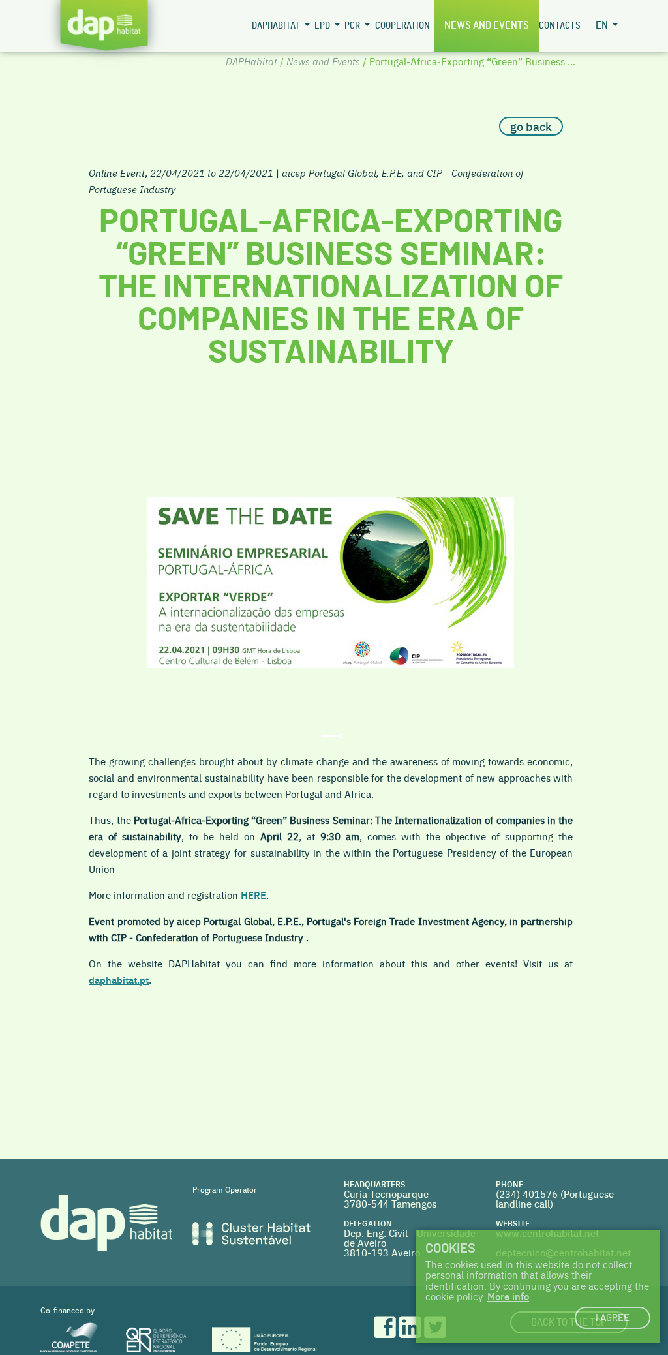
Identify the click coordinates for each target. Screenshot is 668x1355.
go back (531, 126)
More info (508, 1296)
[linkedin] (411, 1324)
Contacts (560, 26)
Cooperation (402, 26)
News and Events (486, 25)
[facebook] (386, 1324)
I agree (613, 1318)
